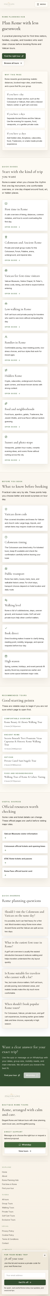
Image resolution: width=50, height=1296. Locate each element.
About (4, 1176)
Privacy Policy (8, 1231)
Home (4, 1172)
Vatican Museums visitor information (21, 834)
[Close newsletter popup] (45, 1255)
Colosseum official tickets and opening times (24, 846)
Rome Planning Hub (10, 1180)
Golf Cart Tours (8, 1216)
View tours (23, 1151)
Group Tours (7, 1203)
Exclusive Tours (8, 1220)
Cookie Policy (8, 1235)
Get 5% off (23, 1282)
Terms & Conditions (10, 1239)
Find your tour (10, 1075)
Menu (43, 4)
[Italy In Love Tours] (9, 4)
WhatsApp (30, 1075)
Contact (5, 1243)
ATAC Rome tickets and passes (18, 859)
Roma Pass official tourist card (18, 871)
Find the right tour (12, 56)
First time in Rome (9, 1184)
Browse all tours (11, 63)
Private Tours (7, 1212)
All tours (5, 1199)
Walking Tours (8, 1208)
